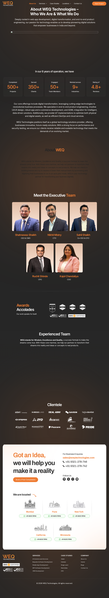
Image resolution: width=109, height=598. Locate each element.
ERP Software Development (41, 568)
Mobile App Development (40, 565)
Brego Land (64, 565)
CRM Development (38, 571)
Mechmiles (64, 568)
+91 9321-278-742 (76, 466)
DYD (62, 571)
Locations (65, 3)
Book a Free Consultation (25, 480)
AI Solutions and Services (40, 559)
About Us (32, 3)
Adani (63, 559)
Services (42, 3)
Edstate (63, 562)
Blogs (82, 565)
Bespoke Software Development (43, 562)
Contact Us (78, 3)
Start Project (99, 4)
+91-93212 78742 (31, 516)
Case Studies (54, 3)
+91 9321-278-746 (76, 461)
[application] (46, 3)
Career (83, 562)
